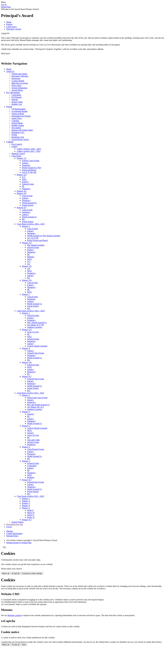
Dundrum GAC (18, 132)
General (30, 414)
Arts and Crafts (33, 440)
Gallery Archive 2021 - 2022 (28, 151)
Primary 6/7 (21, 207)
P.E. (23, 219)
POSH (14, 135)
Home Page (6, 7)
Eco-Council (16, 144)
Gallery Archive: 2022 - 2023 (29, 149)
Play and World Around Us (38, 405)
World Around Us (29, 203)
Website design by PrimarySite (18, 543)
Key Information (13, 92)
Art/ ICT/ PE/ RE (29, 172)
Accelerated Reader (19, 111)
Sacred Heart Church (20, 139)
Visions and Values (19, 74)
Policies (14, 99)
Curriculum (16, 95)
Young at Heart (17, 114)
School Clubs (17, 102)
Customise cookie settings (32, 573)
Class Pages (16, 156)
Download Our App (14, 524)
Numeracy (26, 165)
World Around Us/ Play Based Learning (43, 236)
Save (24, 645)
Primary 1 (26, 226)
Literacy (25, 163)
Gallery (14, 146)
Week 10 (30, 513)
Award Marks (17, 90)
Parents (9, 24)
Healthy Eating (17, 125)
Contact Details (17, 81)
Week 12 (30, 517)
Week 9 (30, 510)
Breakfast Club (17, 137)
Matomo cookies (14, 615)
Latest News (11, 27)
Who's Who (16, 85)
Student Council (18, 153)
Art (28, 264)
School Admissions (19, 88)
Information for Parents (21, 116)
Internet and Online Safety (22, 130)
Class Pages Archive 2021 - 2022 (30, 496)
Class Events (27, 196)
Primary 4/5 (21, 191)
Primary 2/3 (21, 175)
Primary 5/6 (21, 193)
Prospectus (15, 78)
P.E (28, 278)
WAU (24, 179)
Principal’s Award (13, 29)
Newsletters (16, 128)
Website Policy (12, 536)
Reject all (5, 573)
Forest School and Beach (37, 240)
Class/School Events (35, 449)
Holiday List (16, 104)
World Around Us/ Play (31, 168)
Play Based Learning (35, 245)
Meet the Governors (19, 83)
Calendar (15, 121)
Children (9, 142)
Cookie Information (14, 533)
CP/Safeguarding (18, 109)
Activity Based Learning (37, 346)
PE (23, 186)
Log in (4, 4)
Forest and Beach (29, 170)
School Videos (17, 522)
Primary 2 (26, 412)
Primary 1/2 (21, 158)
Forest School (27, 205)
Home (8, 22)
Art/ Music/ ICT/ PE (35, 325)
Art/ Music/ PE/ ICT (35, 407)
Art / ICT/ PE (32, 238)
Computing (31, 466)
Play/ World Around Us (37, 322)
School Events (28, 184)
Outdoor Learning (34, 327)
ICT (23, 177)
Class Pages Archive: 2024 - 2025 (31, 224)
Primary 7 (26, 294)
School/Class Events (35, 353)
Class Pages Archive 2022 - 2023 (30, 393)
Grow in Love (33, 332)
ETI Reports (16, 97)
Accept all (15, 573)
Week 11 (30, 515)
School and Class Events (37, 398)
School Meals (17, 123)
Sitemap (9, 531)
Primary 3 (26, 426)
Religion (30, 257)
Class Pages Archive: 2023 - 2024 (31, 311)
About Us (10, 71)
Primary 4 (26, 348)
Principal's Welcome (19, 76)
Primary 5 (26, 461)
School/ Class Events (30, 160)
